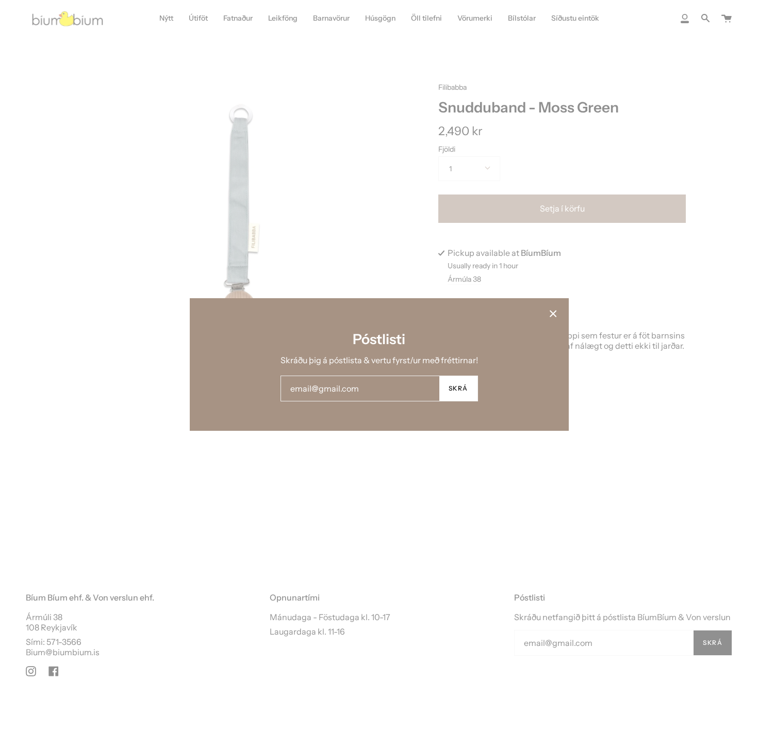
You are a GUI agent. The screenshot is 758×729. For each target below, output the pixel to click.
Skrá (458, 388)
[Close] (553, 314)
